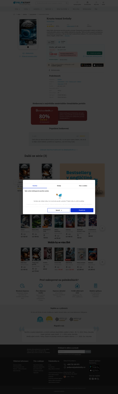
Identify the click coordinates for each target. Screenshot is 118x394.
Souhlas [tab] (35, 185)
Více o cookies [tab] (83, 185)
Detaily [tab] (59, 185)
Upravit (58, 210)
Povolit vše (82, 210)
